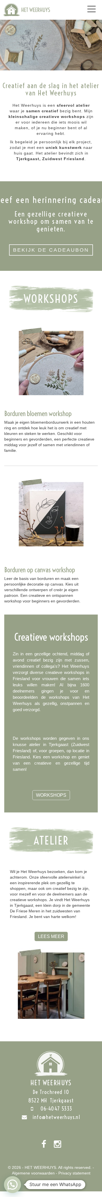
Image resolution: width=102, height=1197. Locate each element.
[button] (12, 1184)
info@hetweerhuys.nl (56, 1117)
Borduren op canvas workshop (39, 570)
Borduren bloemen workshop (38, 413)
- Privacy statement (73, 1173)
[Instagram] (57, 1144)
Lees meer (51, 936)
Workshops (51, 795)
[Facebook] (43, 1144)
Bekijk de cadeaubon (51, 250)
